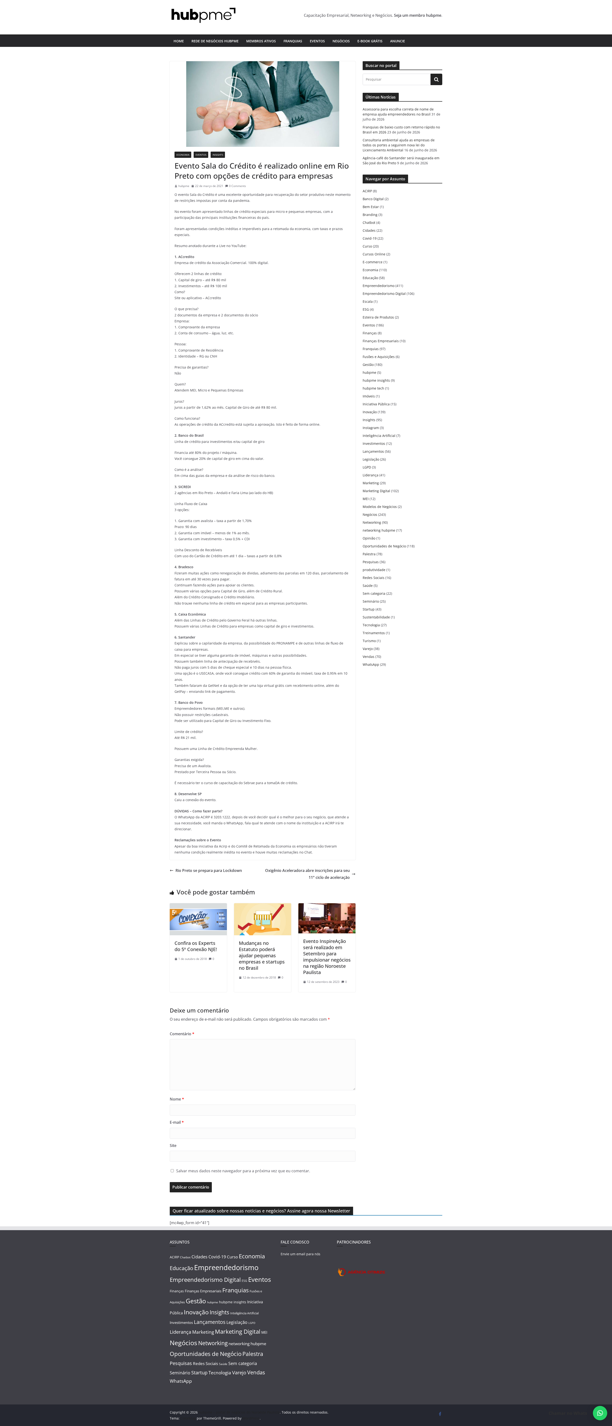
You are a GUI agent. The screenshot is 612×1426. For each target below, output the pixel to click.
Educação (370, 277)
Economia (182, 154)
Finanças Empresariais (381, 341)
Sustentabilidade (376, 617)
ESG (366, 309)
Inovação (370, 412)
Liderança (370, 475)
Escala (368, 301)
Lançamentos (373, 451)
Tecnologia (371, 625)
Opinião (369, 538)
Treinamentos (374, 633)
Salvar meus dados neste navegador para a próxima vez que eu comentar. (243, 1170)
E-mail (177, 1122)
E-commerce (372, 262)
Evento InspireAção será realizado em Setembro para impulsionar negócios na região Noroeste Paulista (327, 956)
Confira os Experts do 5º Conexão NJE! (196, 946)
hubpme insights (376, 380)
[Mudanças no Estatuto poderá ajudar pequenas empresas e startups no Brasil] (262, 906)
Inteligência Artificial (379, 435)
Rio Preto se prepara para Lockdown (208, 870)
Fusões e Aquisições (379, 356)
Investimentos (374, 443)
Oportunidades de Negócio (384, 546)
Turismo (369, 641)
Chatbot (369, 222)
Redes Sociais (373, 577)
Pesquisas (371, 562)
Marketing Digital (376, 491)
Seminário (371, 601)
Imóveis (369, 396)
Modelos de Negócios (380, 506)
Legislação (371, 459)
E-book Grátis (369, 41)
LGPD (367, 467)
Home (179, 41)
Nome (177, 1099)
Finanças (370, 333)
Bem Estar (371, 206)
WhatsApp (371, 664)
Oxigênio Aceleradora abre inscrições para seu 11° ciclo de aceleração (307, 874)
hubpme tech (373, 388)
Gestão (368, 364)
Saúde (368, 585)
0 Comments (237, 186)
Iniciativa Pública (376, 404)
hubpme (183, 186)
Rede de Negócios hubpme (215, 41)
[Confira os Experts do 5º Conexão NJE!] (198, 906)
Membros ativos (261, 41)
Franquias (293, 41)
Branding (370, 214)
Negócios (341, 41)
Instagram (371, 427)
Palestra (369, 554)
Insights (218, 154)
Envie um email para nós (300, 1254)
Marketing (371, 483)
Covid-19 (370, 238)
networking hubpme (379, 530)
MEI (366, 498)
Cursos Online (374, 254)
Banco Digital (373, 199)
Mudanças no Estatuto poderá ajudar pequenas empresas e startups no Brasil (262, 955)
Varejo (368, 648)
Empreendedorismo (378, 285)
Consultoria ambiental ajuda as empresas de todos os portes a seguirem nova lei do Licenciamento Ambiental (399, 145)
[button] (600, 1413)
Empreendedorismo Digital (384, 293)
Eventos (317, 41)
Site (173, 1145)
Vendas (368, 656)
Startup (369, 609)
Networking (372, 522)
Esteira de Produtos (378, 317)
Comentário (182, 1033)
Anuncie (397, 41)
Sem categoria (374, 593)
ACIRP (367, 191)
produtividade (374, 569)
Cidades (369, 230)
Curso (367, 246)
